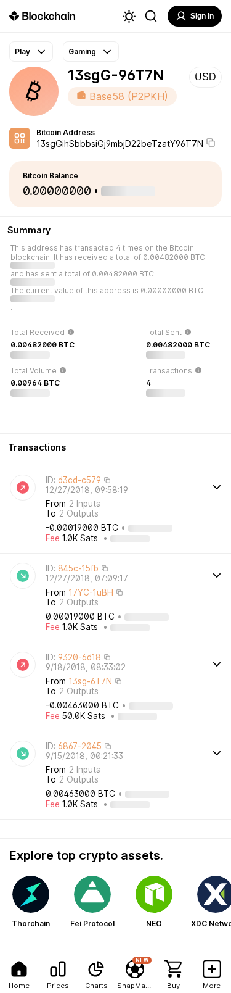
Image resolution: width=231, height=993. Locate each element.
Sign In (202, 16)
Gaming (82, 51)
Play (22, 51)
